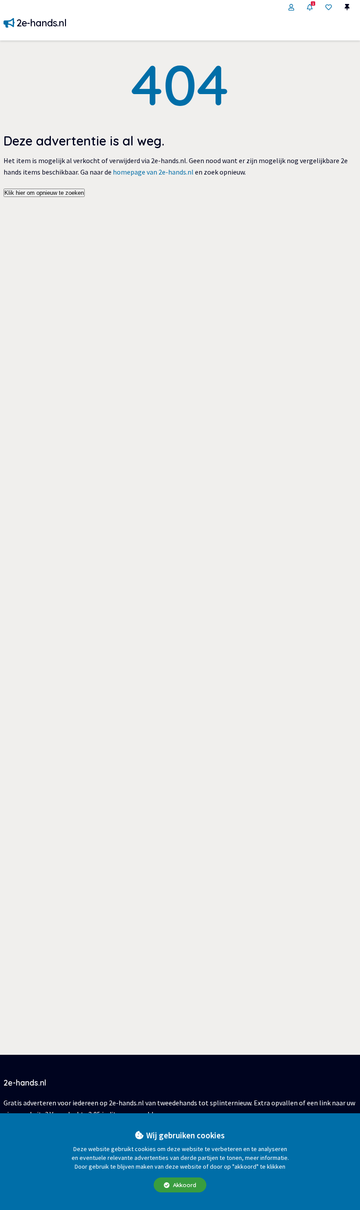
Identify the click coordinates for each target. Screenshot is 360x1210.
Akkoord (183, 1184)
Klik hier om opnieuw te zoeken (44, 193)
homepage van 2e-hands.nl (153, 172)
